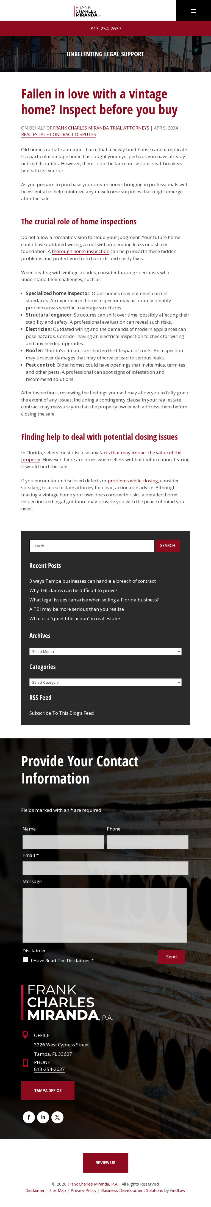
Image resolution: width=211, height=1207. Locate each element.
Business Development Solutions (132, 1190)
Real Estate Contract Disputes (58, 134)
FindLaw (177, 1190)
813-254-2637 (106, 28)
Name (29, 829)
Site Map (57, 1190)
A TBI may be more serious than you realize (76, 609)
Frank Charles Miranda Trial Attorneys (101, 128)
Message (32, 881)
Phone (113, 829)
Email (31, 855)
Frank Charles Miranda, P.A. (93, 1184)
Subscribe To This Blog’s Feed (61, 713)
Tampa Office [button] (48, 1090)
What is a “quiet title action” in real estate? (75, 618)
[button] (193, 10)
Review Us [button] (105, 1163)
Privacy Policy (83, 1190)
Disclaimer (34, 950)
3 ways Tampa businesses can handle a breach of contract (92, 581)
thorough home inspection (80, 251)
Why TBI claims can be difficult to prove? (73, 590)
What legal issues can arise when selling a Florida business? (94, 599)
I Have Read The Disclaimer (62, 960)
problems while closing (133, 480)
